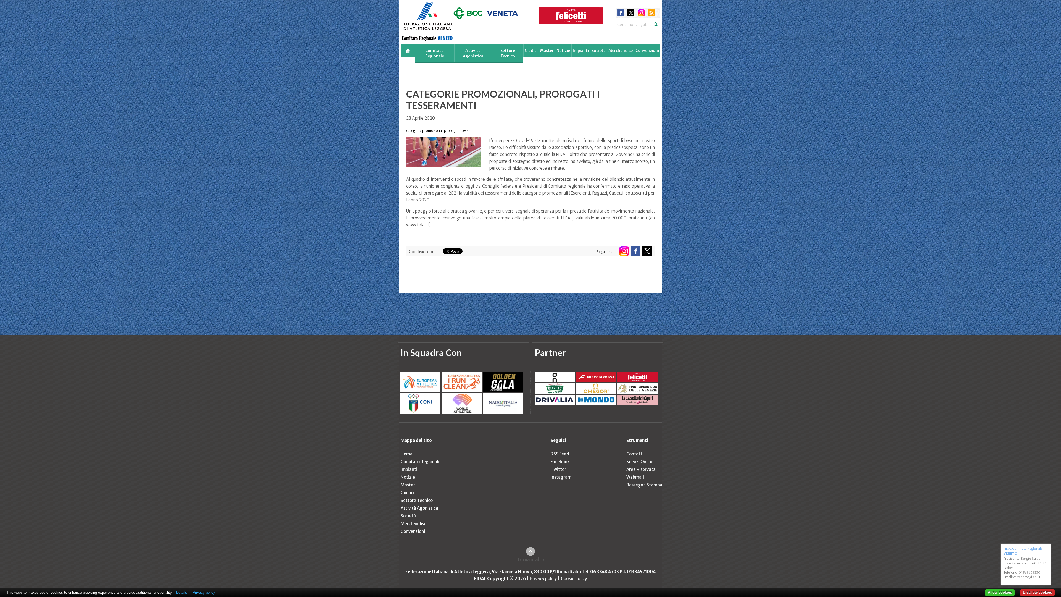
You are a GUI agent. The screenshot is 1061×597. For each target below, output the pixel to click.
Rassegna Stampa (644, 485)
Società (599, 50)
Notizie (563, 50)
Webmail (635, 477)
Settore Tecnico (507, 53)
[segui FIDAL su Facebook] (635, 251)
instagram (641, 12)
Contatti (635, 454)
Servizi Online (639, 461)
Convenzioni (647, 50)
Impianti (581, 50)
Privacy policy (543, 578)
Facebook (560, 461)
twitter (630, 12)
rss (651, 12)
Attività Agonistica (473, 53)
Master (547, 50)
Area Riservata (641, 469)
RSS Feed (560, 454)
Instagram (561, 477)
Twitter (558, 469)
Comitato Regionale (434, 53)
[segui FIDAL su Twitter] (647, 251)
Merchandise (620, 50)
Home (407, 454)
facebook (620, 12)
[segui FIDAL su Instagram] (624, 251)
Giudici (531, 50)
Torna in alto (530, 559)
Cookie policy (574, 578)
